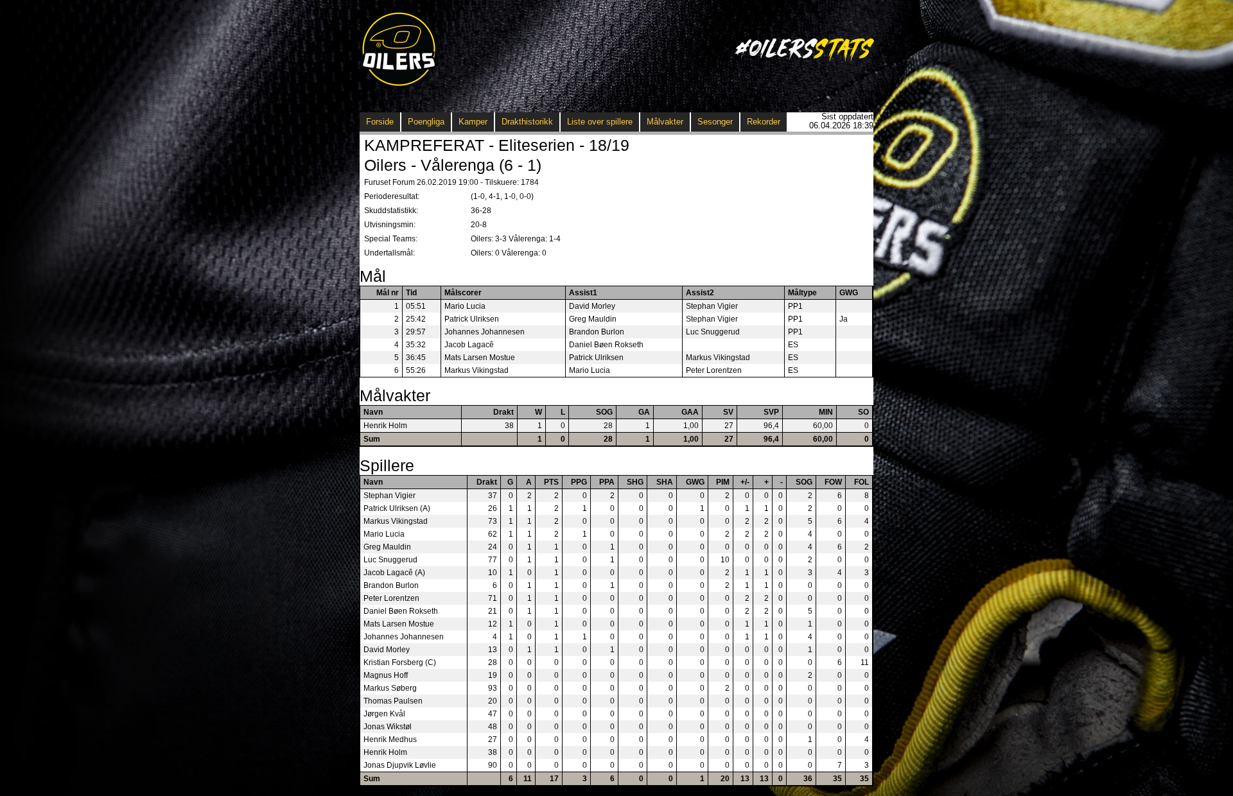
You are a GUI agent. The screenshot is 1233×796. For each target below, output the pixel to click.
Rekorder (763, 121)
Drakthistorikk (527, 121)
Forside (380, 121)
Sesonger (715, 121)
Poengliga (426, 121)
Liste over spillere (600, 121)
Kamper (473, 121)
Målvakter (665, 121)
